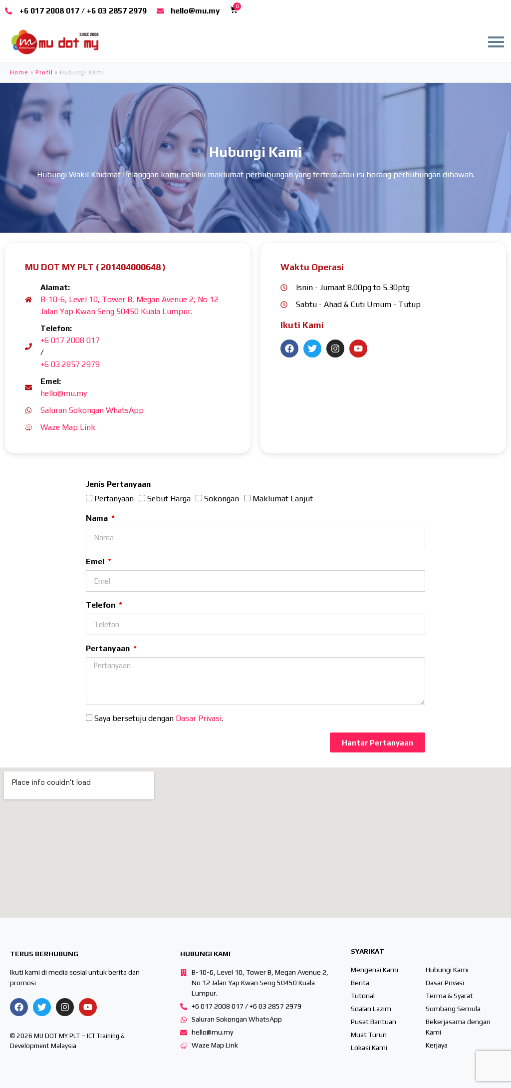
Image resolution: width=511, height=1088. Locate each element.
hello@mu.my (63, 393)
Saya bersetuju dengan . (158, 718)
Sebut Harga (169, 498)
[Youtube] (358, 349)
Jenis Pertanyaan (118, 484)
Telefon (101, 605)
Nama (98, 518)
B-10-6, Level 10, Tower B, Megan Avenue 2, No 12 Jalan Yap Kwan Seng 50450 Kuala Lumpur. (129, 305)
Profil (44, 72)
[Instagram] (335, 349)
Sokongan (221, 498)
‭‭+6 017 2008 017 (70, 340)
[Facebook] (289, 349)
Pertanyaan (114, 498)
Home (19, 72)
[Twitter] (312, 349)
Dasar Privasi (199, 718)
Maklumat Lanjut (283, 498)
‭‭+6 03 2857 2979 (70, 364)
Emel (96, 561)
